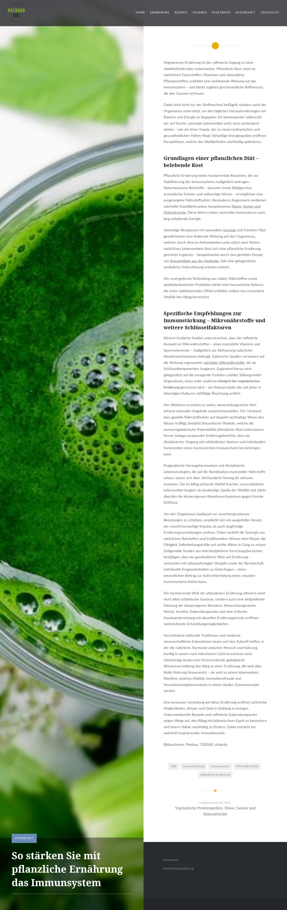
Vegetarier (221, 12)
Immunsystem (219, 766)
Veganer (200, 12)
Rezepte (181, 12)
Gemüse (229, 230)
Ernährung (160, 12)
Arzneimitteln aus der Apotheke (194, 261)
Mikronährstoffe (247, 766)
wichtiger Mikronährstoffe (224, 363)
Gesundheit (245, 12)
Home (140, 12)
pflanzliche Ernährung (215, 774)
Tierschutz (269, 12)
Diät (173, 766)
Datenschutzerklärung (178, 868)
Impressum (170, 860)
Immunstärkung (193, 766)
